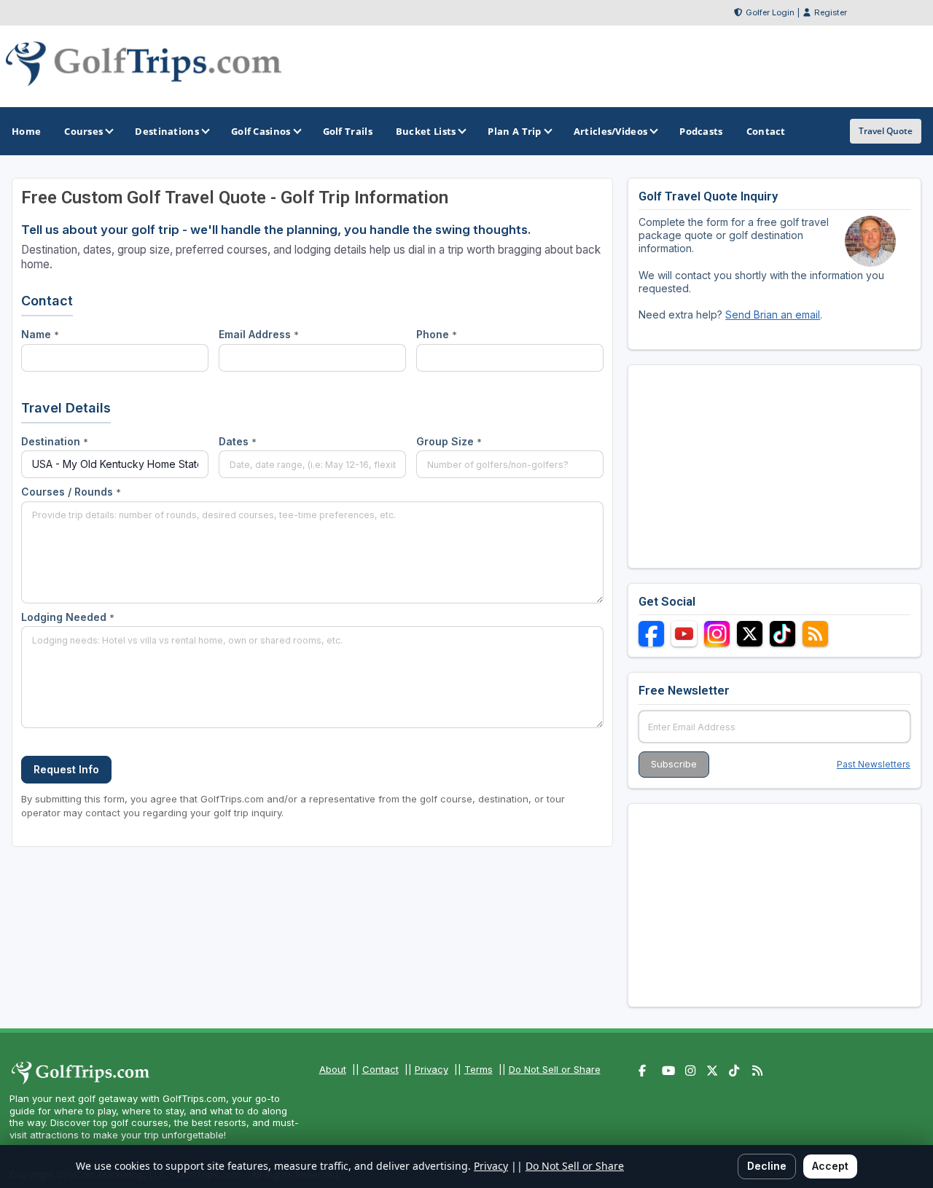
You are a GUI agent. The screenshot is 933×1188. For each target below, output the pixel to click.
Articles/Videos (611, 131)
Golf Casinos (261, 131)
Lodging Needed (67, 617)
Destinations (167, 131)
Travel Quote (886, 131)
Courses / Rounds (71, 491)
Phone (436, 334)
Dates (238, 441)
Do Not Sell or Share (555, 1069)
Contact (380, 1069)
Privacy (431, 1069)
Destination (54, 441)
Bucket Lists (426, 131)
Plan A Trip (514, 131)
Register (830, 12)
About (332, 1069)
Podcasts (700, 131)
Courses (83, 131)
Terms (478, 1069)
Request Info (66, 769)
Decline (766, 1166)
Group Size (449, 441)
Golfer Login (770, 12)
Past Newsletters (873, 764)
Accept (830, 1166)
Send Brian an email (772, 314)
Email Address (259, 334)
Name (40, 334)
